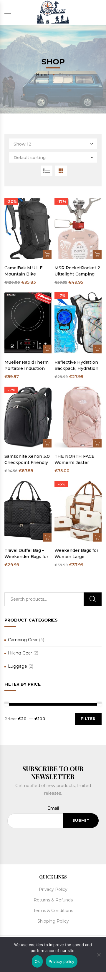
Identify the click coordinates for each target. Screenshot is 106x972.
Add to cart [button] (47, 254)
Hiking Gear (20, 653)
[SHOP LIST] (46, 171)
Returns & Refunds (53, 900)
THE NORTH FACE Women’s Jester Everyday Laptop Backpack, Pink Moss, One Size (77, 460)
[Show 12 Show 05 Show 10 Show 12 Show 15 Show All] (53, 143)
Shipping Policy (53, 921)
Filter (88, 719)
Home (42, 74)
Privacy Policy (53, 889)
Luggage (17, 666)
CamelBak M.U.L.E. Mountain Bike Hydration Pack (24, 271)
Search (93, 599)
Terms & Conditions (53, 910)
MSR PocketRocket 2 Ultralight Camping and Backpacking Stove (77, 271)
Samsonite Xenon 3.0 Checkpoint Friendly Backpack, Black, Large (27, 460)
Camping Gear (23, 639)
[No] (99, 954)
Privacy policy (61, 961)
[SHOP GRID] (61, 171)
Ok (37, 961)
